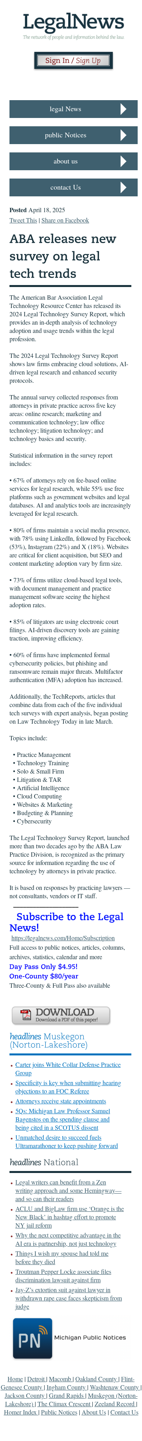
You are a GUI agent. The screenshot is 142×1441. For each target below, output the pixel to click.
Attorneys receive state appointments (60, 1101)
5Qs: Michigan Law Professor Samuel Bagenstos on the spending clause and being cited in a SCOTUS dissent (62, 1118)
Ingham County (67, 1387)
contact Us (65, 187)
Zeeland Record (115, 1403)
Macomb (61, 1378)
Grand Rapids (67, 1395)
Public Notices (59, 1412)
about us (66, 160)
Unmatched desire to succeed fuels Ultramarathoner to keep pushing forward (66, 1141)
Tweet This (23, 220)
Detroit (36, 1378)
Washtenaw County (115, 1387)
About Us (94, 1412)
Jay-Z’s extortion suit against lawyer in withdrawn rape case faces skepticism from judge (68, 1297)
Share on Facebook (65, 220)
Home (15, 1378)
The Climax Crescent (64, 1403)
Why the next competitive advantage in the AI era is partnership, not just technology (68, 1239)
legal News (65, 108)
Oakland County (96, 1378)
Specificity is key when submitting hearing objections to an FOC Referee (68, 1086)
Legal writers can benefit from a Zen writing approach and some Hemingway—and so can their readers (68, 1190)
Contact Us (124, 1412)
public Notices (65, 134)
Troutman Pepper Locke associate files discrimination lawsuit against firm (63, 1275)
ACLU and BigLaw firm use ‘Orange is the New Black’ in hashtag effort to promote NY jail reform (69, 1216)
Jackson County (25, 1395)
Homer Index (21, 1412)
